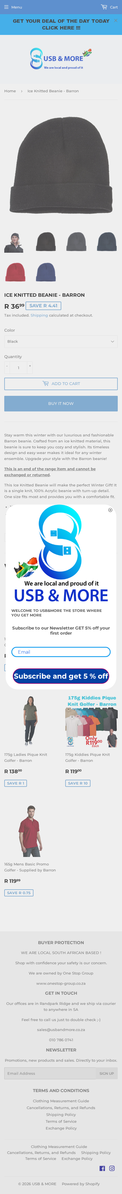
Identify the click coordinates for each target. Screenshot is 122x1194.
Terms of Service (61, 1121)
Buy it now (61, 403)
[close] (116, 20)
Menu (16, 7)
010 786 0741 (61, 1040)
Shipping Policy (61, 1114)
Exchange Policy (61, 1128)
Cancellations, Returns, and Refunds (61, 1107)
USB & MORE (44, 1184)
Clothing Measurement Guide (61, 1101)
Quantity (13, 356)
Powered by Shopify (81, 1184)
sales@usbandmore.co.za (61, 1029)
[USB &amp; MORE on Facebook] (102, 1169)
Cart (113, 7)
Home (10, 91)
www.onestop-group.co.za (61, 983)
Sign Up (107, 1073)
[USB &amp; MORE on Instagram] (112, 1169)
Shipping (39, 315)
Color (9, 330)
